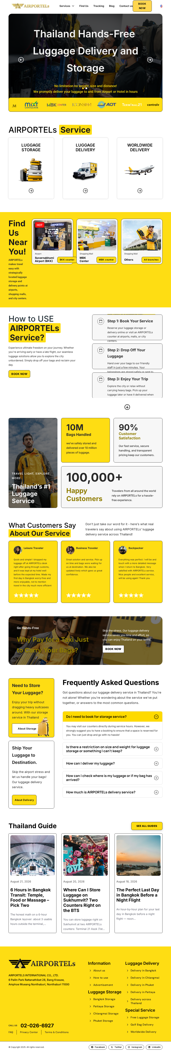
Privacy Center (29, 1032)
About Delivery (24, 800)
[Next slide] (150, 60)
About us (99, 970)
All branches (151, 259)
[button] (112, 716)
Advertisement (103, 985)
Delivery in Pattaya (143, 992)
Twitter (118, 1047)
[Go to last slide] (21, 60)
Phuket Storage (103, 1021)
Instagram (137, 1047)
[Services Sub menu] (73, 6)
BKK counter (67, 259)
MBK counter (106, 259)
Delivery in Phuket (142, 985)
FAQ (11, 1032)
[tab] (83, 88)
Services (64, 6)
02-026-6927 (37, 1026)
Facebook (100, 1047)
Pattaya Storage (103, 1006)
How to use (100, 977)
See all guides (146, 826)
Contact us (126, 6)
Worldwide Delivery (143, 1032)
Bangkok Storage (104, 999)
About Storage (27, 728)
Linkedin (156, 1047)
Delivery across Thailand (141, 1001)
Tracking (98, 6)
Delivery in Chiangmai (145, 977)
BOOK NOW (142, 6)
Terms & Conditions (57, 1032)
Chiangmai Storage (105, 1013)
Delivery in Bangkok (143, 970)
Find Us (83, 6)
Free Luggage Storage (145, 1017)
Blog (111, 6)
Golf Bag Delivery (142, 1024)
